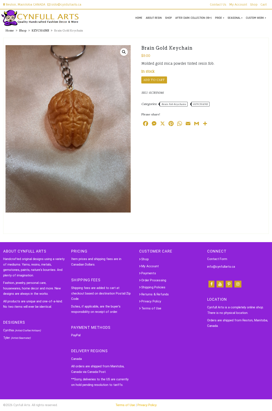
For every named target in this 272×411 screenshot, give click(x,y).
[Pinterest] (229, 284)
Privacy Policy (151, 301)
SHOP (168, 18)
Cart (264, 4)
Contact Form (217, 259)
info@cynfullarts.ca (65, 4)
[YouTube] (220, 284)
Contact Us (218, 4)
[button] (124, 52)
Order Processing (153, 280)
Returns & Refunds (155, 294)
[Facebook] (211, 284)
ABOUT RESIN (154, 18)
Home (10, 30)
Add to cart (154, 80)
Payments (148, 273)
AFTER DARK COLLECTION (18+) (193, 18)
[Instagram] (237, 284)
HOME (138, 18)
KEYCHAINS (40, 30)
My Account (238, 4)
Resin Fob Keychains (174, 104)
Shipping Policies (153, 287)
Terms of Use (151, 308)
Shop (254, 4)
